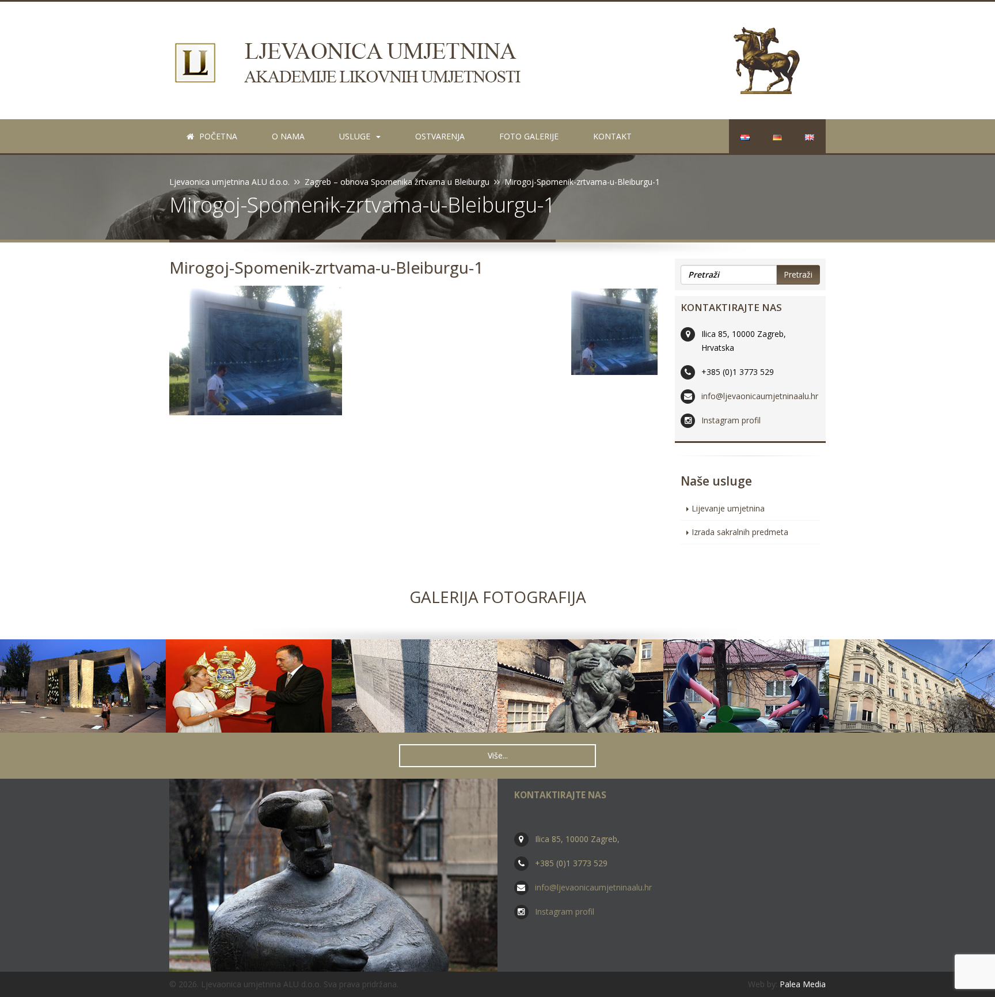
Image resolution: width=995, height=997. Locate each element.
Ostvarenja (440, 136)
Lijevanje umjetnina (728, 508)
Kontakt (612, 136)
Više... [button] (498, 755)
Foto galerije (529, 136)
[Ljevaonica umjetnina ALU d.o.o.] (497, 61)
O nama (288, 136)
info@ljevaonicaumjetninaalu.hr (759, 396)
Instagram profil (731, 420)
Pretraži (798, 274)
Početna (217, 136)
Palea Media (803, 984)
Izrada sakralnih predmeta (740, 531)
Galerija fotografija (497, 597)
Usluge (354, 136)
